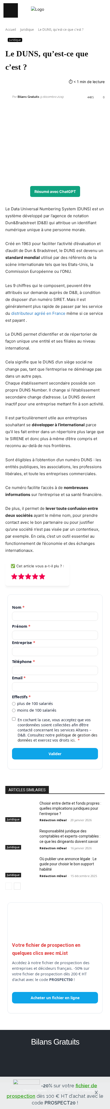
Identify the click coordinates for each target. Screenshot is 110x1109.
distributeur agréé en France (38, 313)
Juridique (27, 29)
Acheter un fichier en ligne (55, 997)
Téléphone (23, 661)
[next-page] (17, 886)
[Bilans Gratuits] (8, 97)
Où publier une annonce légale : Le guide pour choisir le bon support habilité (68, 864)
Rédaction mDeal (53, 820)
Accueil (10, 29)
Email (19, 677)
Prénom (21, 626)
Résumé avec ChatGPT (55, 191)
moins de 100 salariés (36, 710)
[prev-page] (8, 886)
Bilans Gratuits (28, 97)
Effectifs (21, 696)
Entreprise (23, 642)
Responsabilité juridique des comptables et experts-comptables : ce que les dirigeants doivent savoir (70, 836)
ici (72, 740)
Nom (18, 607)
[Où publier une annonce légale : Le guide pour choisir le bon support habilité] (20, 866)
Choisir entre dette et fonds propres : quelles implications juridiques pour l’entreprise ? (70, 808)
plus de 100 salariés (35, 703)
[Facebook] (55, 1061)
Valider (55, 753)
